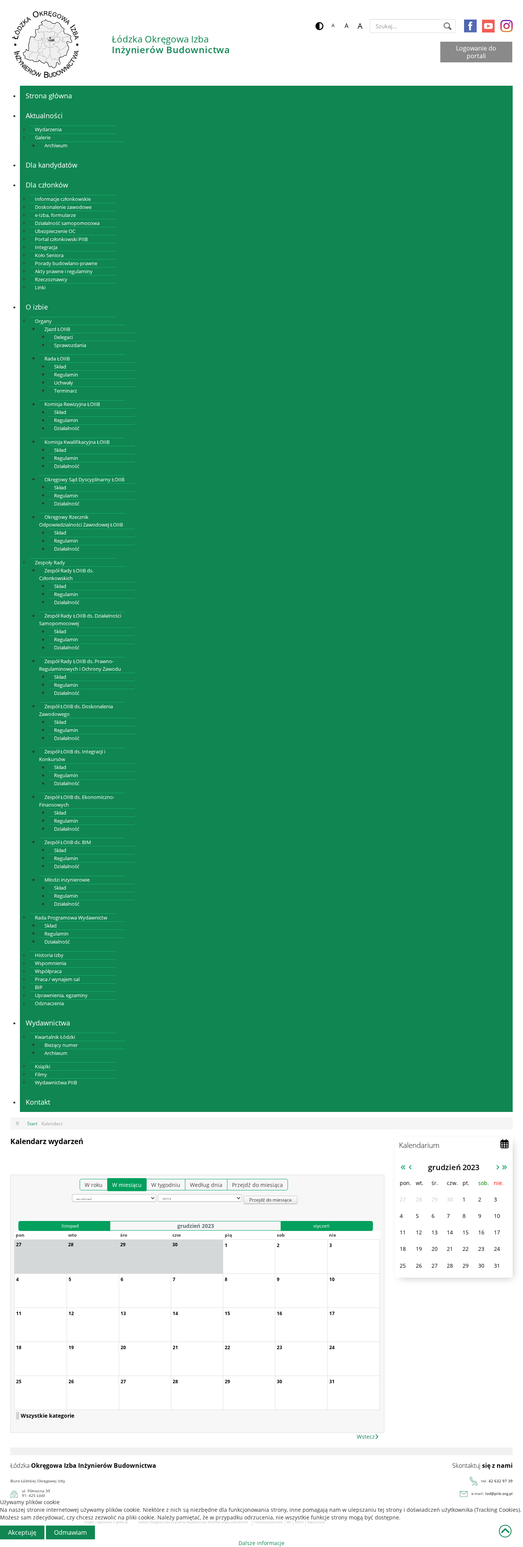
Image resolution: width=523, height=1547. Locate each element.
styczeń (321, 1226)
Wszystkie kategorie (47, 1415)
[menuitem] (48, 95)
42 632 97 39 (501, 1480)
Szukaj (447, 26)
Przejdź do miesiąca (257, 1184)
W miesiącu (127, 1184)
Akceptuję (22, 1532)
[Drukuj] (378, 1165)
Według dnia (206, 1184)
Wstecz (366, 1436)
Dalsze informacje (261, 1543)
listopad (70, 1226)
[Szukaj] (344, 1169)
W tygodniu (165, 1184)
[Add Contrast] (319, 26)
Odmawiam (70, 1532)
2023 (471, 1167)
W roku (94, 1184)
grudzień (444, 1167)
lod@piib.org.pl (499, 1493)
